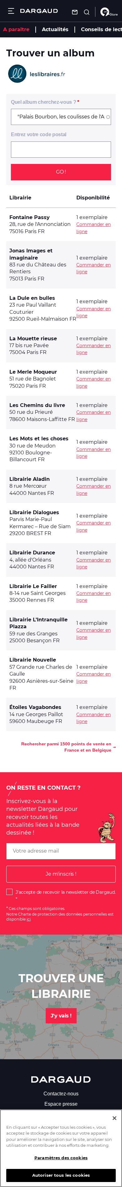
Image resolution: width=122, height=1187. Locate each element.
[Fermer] (114, 1118)
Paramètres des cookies (61, 1157)
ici (29, 919)
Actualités (55, 29)
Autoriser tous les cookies (61, 1175)
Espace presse (61, 1104)
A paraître (16, 29)
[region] (61, 1148)
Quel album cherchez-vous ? (43, 102)
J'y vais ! (61, 1016)
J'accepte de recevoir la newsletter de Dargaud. (65, 892)
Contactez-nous (61, 1093)
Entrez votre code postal (38, 134)
